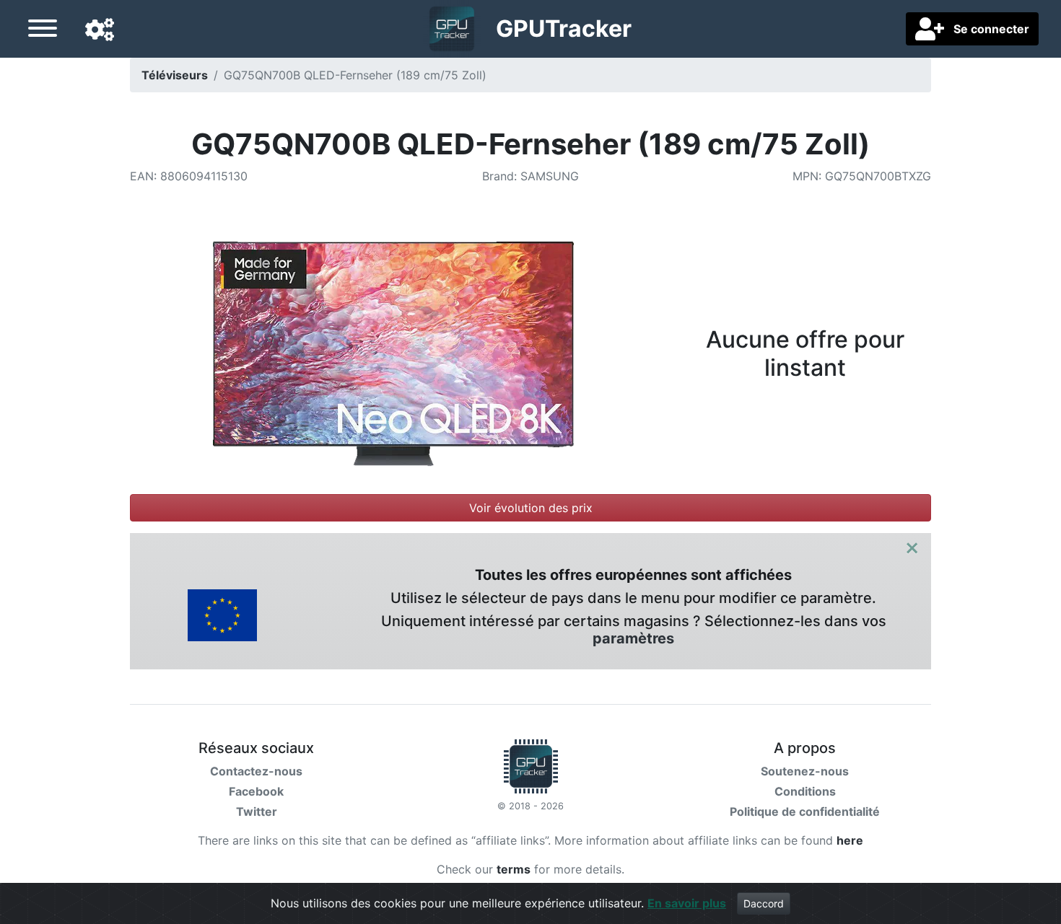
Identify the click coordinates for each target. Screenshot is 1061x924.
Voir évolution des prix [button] (531, 508)
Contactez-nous (256, 771)
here (850, 840)
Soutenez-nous (805, 771)
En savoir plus (686, 903)
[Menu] (42, 30)
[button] (99, 30)
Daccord (763, 903)
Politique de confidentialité (805, 811)
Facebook (256, 791)
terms (513, 869)
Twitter (256, 811)
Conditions (805, 791)
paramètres (633, 638)
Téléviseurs (174, 75)
